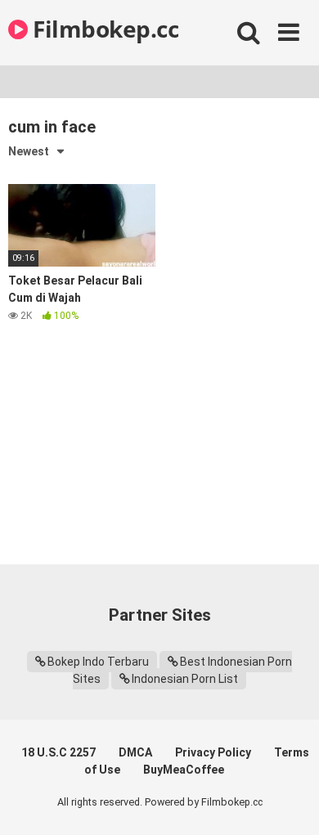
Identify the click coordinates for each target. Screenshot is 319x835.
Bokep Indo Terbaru (98, 661)
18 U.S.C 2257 (58, 752)
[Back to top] (289, 802)
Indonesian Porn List (185, 678)
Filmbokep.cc (103, 28)
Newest (28, 151)
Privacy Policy (213, 752)
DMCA (135, 752)
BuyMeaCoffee (183, 769)
